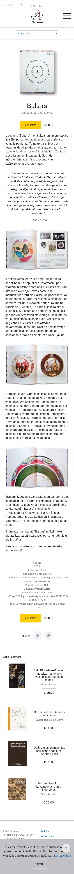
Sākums (33, 12)
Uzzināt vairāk (62, 855)
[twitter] (48, 639)
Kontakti (44, 831)
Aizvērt (39, 863)
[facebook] (37, 639)
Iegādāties (30, 124)
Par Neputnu (47, 836)
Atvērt (69, 17)
